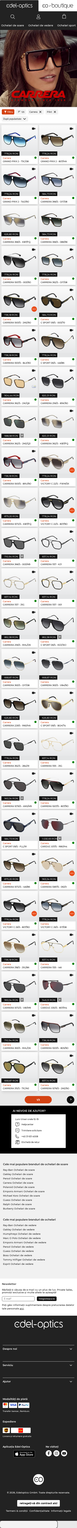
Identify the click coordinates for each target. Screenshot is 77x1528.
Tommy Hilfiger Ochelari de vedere (24, 1259)
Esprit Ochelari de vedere (18, 1263)
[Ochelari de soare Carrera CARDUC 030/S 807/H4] (57, 984)
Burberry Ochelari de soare (19, 1208)
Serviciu (8, 1365)
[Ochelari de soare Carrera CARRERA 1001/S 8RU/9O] (19, 461)
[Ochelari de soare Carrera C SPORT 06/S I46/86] (57, 340)
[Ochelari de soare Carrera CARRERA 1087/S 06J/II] (57, 864)
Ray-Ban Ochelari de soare (19, 1169)
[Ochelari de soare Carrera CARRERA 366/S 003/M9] (19, 541)
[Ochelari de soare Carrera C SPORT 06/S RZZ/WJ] (57, 622)
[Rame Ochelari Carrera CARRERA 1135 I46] (57, 944)
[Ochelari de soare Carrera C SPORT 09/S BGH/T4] (57, 702)
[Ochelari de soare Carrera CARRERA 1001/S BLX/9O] (19, 340)
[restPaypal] (23, 1405)
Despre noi (10, 1348)
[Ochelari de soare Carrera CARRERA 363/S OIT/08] (19, 662)
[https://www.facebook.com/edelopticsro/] (49, 1454)
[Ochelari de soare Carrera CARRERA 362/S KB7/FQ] (57, 420)
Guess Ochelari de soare (17, 1199)
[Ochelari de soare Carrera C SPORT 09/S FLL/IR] (19, 823)
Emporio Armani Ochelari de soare (24, 1191)
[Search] (12, 16)
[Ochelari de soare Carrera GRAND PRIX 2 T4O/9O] (19, 178)
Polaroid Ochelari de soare (19, 1187)
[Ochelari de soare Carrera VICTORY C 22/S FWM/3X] (57, 461)
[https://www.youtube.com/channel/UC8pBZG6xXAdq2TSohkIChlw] (64, 1454)
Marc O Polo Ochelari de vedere (22, 1238)
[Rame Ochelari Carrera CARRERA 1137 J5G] (19, 581)
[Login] (38, 16)
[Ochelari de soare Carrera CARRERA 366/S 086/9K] (57, 219)
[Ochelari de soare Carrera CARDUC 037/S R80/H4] (57, 823)
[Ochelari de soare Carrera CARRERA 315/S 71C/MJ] (19, 1065)
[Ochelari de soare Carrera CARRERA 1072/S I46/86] (19, 864)
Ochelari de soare (12, 25)
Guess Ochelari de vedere (18, 1251)
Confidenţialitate (39, 1510)
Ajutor (7, 1381)
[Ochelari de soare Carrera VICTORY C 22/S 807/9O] (57, 501)
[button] (19, 5)
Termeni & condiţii (17, 1510)
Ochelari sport (66, 25)
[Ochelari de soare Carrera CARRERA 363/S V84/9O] (57, 662)
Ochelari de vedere (40, 25)
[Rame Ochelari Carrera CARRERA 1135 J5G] (57, 743)
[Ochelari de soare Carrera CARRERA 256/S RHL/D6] (19, 622)
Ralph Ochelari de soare (17, 1204)
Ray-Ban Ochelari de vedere (19, 1225)
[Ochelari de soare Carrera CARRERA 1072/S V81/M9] (19, 984)
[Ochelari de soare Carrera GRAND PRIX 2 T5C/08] (19, 138)
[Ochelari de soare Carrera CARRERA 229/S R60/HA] (19, 702)
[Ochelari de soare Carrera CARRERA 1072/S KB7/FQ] (19, 501)
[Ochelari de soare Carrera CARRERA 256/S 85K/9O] (57, 380)
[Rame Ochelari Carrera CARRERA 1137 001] (57, 581)
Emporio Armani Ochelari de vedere (24, 1242)
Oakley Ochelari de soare (18, 1174)
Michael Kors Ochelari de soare (21, 1195)
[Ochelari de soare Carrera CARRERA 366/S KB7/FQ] (19, 219)
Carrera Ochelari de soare (18, 1182)
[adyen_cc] (5, 1405)
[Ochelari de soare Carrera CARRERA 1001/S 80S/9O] (57, 1025)
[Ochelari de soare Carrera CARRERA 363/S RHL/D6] (19, 1025)
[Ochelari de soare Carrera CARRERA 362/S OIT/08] (57, 259)
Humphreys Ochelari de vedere (21, 1233)
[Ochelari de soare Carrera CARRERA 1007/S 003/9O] (19, 259)
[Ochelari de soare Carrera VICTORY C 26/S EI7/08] (57, 904)
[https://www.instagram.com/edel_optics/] (56, 1454)
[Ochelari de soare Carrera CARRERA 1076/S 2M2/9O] (57, 1065)
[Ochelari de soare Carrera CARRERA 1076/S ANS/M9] (19, 783)
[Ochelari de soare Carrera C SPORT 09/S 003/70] (57, 299)
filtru (10, 112)
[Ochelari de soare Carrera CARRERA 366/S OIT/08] (57, 178)
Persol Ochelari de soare (17, 1178)
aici (22, 1308)
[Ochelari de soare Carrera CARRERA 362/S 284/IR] (19, 743)
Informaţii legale (61, 1510)
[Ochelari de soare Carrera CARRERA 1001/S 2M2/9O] (19, 299)
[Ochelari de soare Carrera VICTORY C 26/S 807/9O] (19, 904)
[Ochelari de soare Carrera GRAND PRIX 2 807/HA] (57, 138)
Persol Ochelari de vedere (18, 1246)
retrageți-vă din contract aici (38, 1503)
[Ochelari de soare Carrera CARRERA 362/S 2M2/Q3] (19, 420)
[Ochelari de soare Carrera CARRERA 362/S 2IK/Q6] (19, 380)
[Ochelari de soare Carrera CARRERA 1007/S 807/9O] (57, 783)
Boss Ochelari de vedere (17, 1255)
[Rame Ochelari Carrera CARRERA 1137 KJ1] (57, 541)
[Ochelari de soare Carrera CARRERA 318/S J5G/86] (19, 944)
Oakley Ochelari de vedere (19, 1229)
